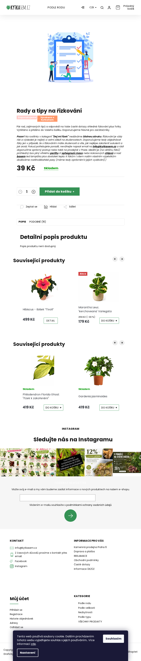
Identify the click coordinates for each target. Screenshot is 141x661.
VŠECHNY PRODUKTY (90, 621)
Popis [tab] (22, 221)
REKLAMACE (80, 556)
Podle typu (84, 617)
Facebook (21, 561)
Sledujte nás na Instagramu (73, 439)
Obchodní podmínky (86, 560)
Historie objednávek (21, 618)
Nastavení (27, 653)
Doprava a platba (84, 551)
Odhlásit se (16, 627)
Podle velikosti (86, 608)
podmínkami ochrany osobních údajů (89, 505)
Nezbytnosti (85, 612)
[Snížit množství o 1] (20, 192)
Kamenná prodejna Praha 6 (90, 547)
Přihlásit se (72, 515)
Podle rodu (84, 603)
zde (33, 644)
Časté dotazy (82, 564)
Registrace (16, 614)
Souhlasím (113, 639)
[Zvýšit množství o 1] (33, 192)
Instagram (21, 566)
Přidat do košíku (58, 191)
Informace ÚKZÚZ (84, 569)
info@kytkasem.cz (26, 548)
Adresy (14, 623)
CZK (92, 7)
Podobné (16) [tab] (37, 221)
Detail (50, 320)
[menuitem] (56, 7)
